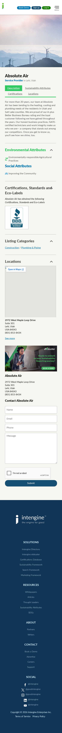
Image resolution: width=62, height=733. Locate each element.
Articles (31, 597)
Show (51, 151)
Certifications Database (31, 560)
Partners (31, 630)
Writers (31, 635)
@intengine (33, 684)
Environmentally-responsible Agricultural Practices (30, 159)
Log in (46, 8)
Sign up (36, 8)
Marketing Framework (31, 575)
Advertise (31, 657)
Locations (33, 94)
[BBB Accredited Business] (16, 217)
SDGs (31, 613)
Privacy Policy (39, 717)
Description (13, 88)
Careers (31, 662)
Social (31, 677)
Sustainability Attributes (38, 88)
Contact (30, 644)
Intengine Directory (31, 549)
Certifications (15, 94)
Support (31, 667)
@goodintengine (33, 689)
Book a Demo (31, 652)
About (31, 622)
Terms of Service (22, 717)
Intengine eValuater (31, 554)
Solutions (31, 542)
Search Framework (30, 570)
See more (10, 338)
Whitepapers (31, 592)
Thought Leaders (31, 602)
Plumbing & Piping (31, 248)
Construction (12, 248)
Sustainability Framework (31, 565)
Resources (31, 585)
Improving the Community (22, 173)
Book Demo (24, 8)
